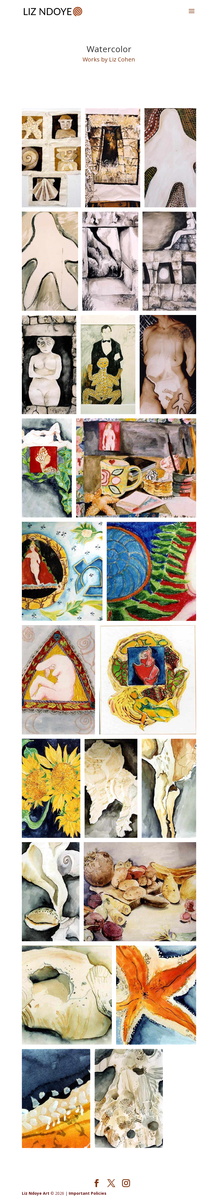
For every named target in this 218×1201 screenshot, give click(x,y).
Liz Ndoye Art (35, 1193)
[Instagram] (126, 1183)
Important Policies (87, 1193)
